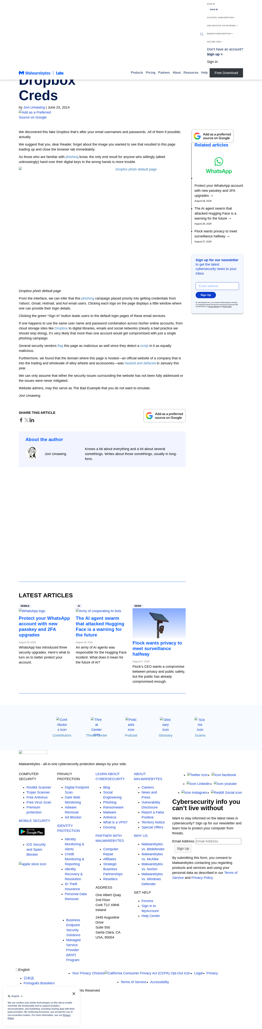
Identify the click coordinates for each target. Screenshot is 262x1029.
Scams (200, 735)
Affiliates (109, 859)
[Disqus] (102, 521)
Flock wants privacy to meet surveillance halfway (157, 648)
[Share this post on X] (27, 421)
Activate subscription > (221, 17)
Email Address (183, 841)
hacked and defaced (140, 363)
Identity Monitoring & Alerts (74, 844)
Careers (148, 787)
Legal (198, 973)
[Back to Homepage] (41, 75)
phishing (72, 157)
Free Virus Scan (38, 802)
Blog (106, 787)
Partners (164, 72)
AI (79, 606)
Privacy (212, 973)
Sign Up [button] (206, 294)
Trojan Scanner (38, 792)
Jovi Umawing (34, 107)
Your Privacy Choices (88, 973)
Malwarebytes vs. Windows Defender (152, 879)
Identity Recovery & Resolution (74, 874)
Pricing (150, 72)
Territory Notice (153, 822)
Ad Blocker (73, 817)
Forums (147, 901)
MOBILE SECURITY (34, 821)
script (144, 346)
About (177, 72)
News (137, 606)
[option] (39, 978)
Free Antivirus (37, 797)
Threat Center (96, 735)
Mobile (25, 606)
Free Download (226, 73)
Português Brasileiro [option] (39, 983)
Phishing (109, 802)
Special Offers (152, 827)
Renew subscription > (220, 34)
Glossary (165, 735)
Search (202, 34)
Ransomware (113, 807)
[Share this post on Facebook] (21, 421)
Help (204, 72)
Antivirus (109, 817)
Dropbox (61, 328)
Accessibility (159, 982)
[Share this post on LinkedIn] (32, 421)
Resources (191, 72)
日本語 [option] (29, 978)
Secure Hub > (214, 42)
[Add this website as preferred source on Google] (131, 115)
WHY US (141, 836)
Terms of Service (213, 306)
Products (137, 72)
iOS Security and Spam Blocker (36, 849)
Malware (109, 812)
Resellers (110, 879)
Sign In (211, 4)
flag (60, 346)
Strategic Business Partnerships (113, 869)
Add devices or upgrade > (222, 26)
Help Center (151, 916)
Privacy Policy (227, 306)
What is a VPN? (115, 822)
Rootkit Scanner (38, 787)
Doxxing (109, 827)
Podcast (131, 735)
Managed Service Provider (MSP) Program (73, 950)
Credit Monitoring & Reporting (74, 859)
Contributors (62, 735)
